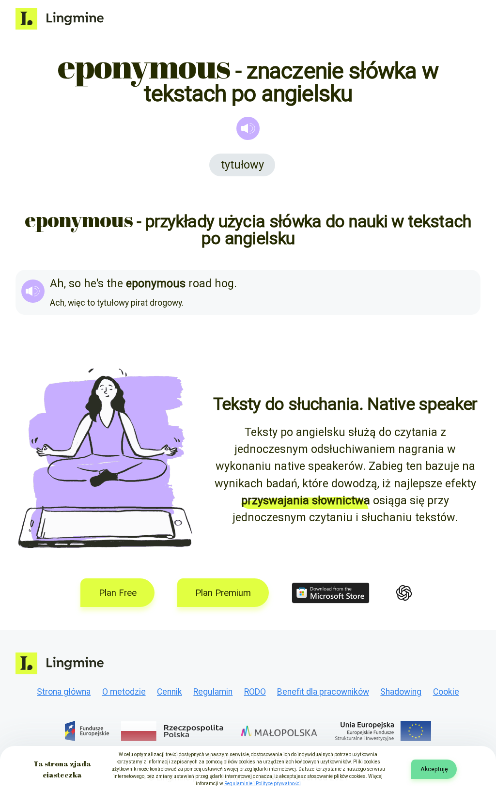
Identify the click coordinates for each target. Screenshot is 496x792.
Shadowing (400, 692)
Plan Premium (223, 593)
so (75, 283)
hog (224, 283)
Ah (57, 283)
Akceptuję (434, 769)
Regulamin (212, 692)
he (90, 283)
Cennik (169, 692)
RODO (255, 692)
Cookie (446, 692)
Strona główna (64, 692)
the (115, 283)
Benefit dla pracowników (323, 692)
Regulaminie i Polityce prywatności (262, 783)
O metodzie (124, 692)
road (200, 283)
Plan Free (118, 593)
